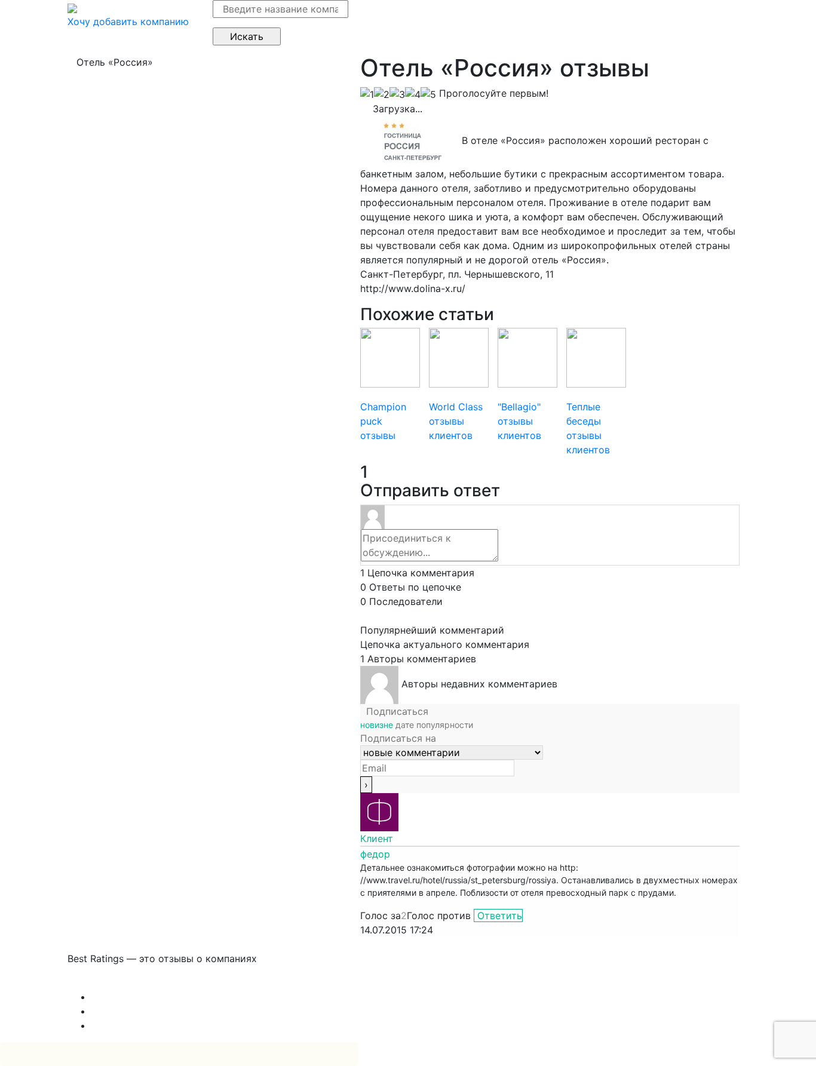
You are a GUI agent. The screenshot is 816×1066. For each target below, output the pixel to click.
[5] (428, 94)
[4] (413, 94)
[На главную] (72, 7)
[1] (367, 94)
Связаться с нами (109, 982)
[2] (381, 94)
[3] (397, 94)
